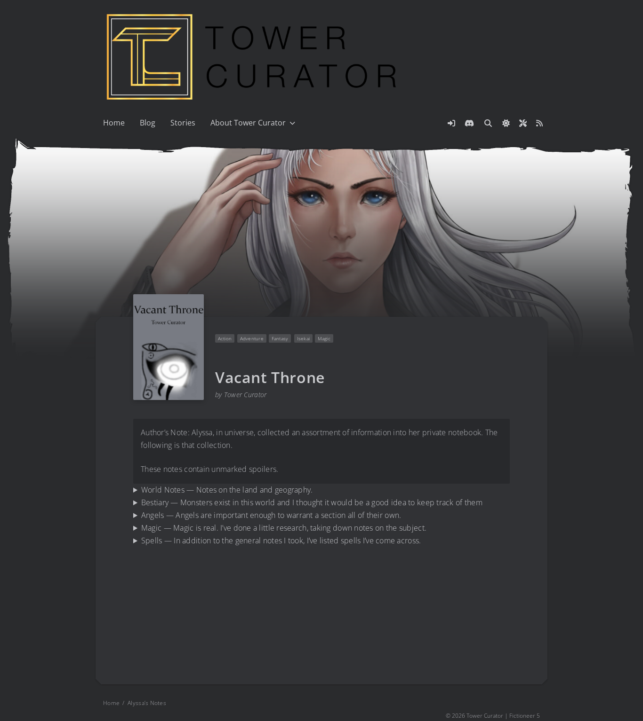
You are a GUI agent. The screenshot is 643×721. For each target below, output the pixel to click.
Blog (147, 123)
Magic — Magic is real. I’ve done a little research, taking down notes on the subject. (283, 528)
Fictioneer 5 (524, 716)
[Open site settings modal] (522, 123)
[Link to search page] (488, 123)
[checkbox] (506, 123)
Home (114, 123)
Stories (182, 123)
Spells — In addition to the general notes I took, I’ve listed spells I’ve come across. (281, 540)
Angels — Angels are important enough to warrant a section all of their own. (271, 515)
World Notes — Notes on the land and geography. (227, 490)
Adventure (251, 338)
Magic (324, 338)
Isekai (303, 338)
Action (225, 338)
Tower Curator (245, 394)
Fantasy (280, 338)
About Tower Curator (248, 123)
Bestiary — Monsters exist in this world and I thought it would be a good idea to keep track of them (311, 502)
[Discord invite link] (469, 123)
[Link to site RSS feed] (539, 123)
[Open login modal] (451, 123)
